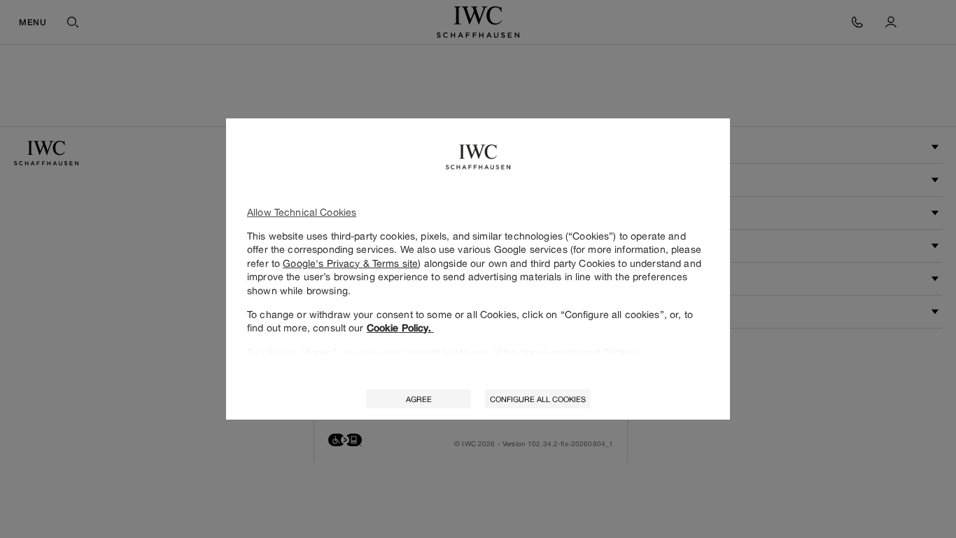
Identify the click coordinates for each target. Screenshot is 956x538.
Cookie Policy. (400, 327)
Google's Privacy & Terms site (350, 263)
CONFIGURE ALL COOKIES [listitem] (538, 399)
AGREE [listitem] (419, 399)
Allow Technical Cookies (301, 212)
